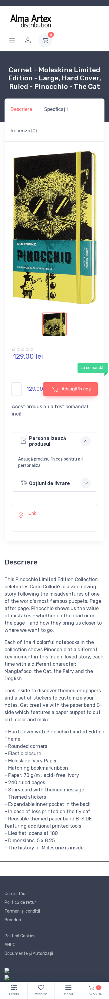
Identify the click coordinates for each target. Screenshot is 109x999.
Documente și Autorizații (29, 953)
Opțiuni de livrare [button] (49, 483)
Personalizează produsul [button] (47, 441)
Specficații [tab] (56, 109)
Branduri (13, 920)
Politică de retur (20, 902)
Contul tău (15, 893)
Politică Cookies (20, 936)
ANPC (10, 944)
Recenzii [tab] (24, 131)
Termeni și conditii (22, 911)
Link (32, 513)
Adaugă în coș (75, 389)
